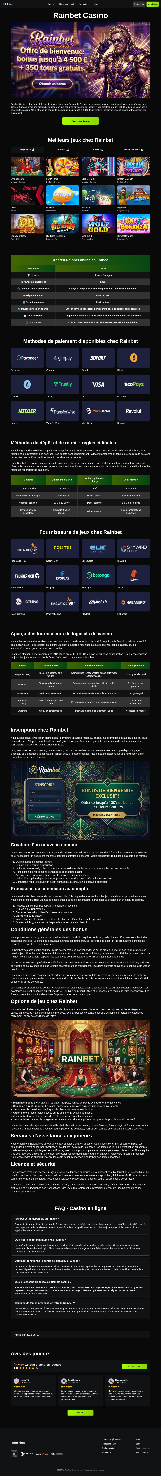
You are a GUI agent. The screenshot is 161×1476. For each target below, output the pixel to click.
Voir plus (80, 1413)
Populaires (25, 150)
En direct (61, 150)
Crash (96, 150)
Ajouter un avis (134, 1366)
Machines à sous (132, 150)
